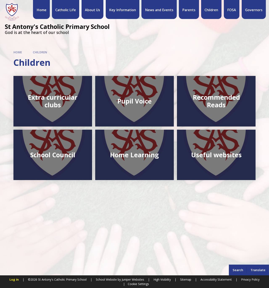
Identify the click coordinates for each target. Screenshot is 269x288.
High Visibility (162, 279)
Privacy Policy (250, 279)
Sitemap (185, 279)
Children (40, 52)
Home (17, 52)
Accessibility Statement (216, 279)
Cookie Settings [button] (138, 284)
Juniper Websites (132, 279)
